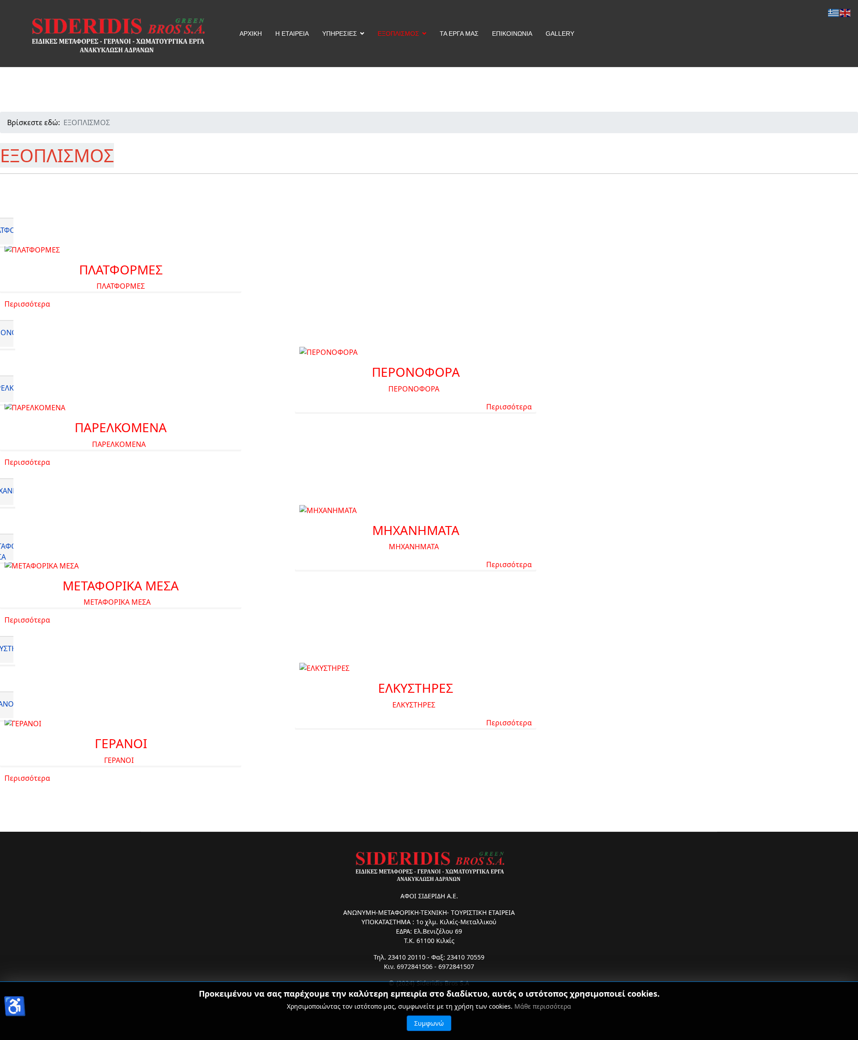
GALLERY (560, 33)
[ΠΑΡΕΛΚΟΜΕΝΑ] (120, 407)
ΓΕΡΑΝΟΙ (121, 743)
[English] (845, 12)
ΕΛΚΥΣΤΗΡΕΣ (415, 687)
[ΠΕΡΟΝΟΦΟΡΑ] (415, 352)
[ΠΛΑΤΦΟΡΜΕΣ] (120, 249)
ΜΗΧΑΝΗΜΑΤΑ (415, 530)
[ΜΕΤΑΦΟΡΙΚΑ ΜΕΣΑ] (120, 565)
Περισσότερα (27, 304)
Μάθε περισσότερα (542, 1006)
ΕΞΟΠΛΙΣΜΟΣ (398, 33)
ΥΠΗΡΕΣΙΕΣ (339, 33)
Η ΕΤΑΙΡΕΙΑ (292, 33)
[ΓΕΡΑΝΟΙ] (120, 723)
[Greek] (834, 12)
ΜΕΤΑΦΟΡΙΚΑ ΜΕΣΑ (121, 585)
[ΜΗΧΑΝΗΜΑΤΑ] (415, 510)
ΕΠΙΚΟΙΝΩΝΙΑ (512, 33)
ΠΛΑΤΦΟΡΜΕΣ (121, 269)
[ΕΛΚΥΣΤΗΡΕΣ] (415, 668)
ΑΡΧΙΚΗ (251, 33)
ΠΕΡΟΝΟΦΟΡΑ (416, 371)
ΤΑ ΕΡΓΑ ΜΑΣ (459, 33)
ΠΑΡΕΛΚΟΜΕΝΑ (121, 427)
